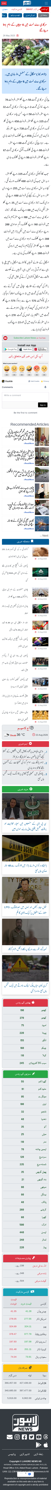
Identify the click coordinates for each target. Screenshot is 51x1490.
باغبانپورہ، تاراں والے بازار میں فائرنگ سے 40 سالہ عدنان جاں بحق (25, 868)
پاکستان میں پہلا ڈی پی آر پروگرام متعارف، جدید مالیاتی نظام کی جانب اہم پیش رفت (15, 662)
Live (4, 3)
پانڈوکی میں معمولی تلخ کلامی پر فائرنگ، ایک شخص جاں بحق (23, 776)
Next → (43, 535)
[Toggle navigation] (46, 3)
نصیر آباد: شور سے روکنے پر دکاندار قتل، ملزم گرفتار (27, 949)
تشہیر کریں (25, 1454)
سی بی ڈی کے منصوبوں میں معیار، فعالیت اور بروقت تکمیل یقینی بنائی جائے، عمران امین (25, 826)
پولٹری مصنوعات (23, 1258)
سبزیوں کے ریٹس (23, 1074)
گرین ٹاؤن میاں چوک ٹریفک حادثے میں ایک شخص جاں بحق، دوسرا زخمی (25, 988)
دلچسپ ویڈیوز (15, 15)
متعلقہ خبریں (23, 542)
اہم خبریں (23, 744)
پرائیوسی (12, 1454)
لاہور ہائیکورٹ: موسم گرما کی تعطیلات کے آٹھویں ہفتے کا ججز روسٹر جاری (23, 765)
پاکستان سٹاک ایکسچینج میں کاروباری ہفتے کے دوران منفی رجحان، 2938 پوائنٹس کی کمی (15, 573)
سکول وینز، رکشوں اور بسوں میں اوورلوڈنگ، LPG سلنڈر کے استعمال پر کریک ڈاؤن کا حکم (25, 910)
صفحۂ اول (43, 15)
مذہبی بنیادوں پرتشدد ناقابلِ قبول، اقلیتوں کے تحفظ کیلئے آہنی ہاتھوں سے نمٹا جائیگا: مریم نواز (23, 754)
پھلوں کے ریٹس (23, 1003)
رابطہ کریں (38, 1454)
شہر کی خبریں (30, 15)
